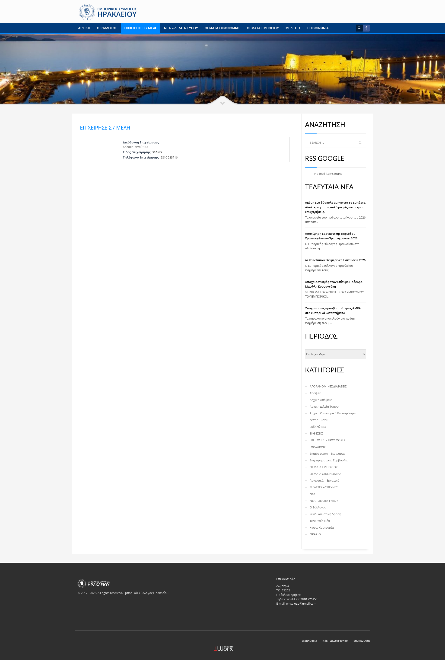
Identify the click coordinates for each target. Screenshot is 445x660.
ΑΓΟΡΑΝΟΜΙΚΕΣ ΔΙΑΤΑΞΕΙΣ (328, 386)
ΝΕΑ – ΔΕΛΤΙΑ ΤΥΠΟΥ (181, 28)
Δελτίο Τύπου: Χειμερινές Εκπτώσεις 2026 (335, 260)
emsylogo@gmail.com (301, 603)
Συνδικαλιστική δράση (325, 514)
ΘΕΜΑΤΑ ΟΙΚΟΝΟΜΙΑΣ (222, 28)
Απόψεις (315, 393)
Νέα (312, 494)
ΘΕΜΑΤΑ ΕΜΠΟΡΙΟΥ (263, 28)
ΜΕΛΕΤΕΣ (293, 28)
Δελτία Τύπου (319, 420)
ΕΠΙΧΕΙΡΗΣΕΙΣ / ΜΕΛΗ (140, 28)
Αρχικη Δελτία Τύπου (324, 406)
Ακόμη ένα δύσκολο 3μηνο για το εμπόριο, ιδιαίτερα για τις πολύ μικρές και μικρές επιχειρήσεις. (335, 207)
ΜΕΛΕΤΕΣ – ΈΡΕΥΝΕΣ (324, 487)
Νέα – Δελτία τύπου (335, 640)
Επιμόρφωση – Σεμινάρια (327, 453)
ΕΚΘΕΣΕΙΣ (316, 433)
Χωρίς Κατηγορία (322, 527)
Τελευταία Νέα (320, 521)
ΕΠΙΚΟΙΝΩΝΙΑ (318, 28)
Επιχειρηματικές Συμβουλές (329, 460)
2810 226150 (308, 599)
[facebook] (366, 28)
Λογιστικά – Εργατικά (324, 480)
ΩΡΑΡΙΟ (315, 534)
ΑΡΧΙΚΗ (84, 28)
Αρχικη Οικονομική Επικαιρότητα (333, 413)
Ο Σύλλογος (318, 507)
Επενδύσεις (317, 447)
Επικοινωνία (361, 640)
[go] (360, 143)
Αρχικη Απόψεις (321, 400)
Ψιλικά (157, 152)
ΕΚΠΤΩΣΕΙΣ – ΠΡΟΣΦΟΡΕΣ (328, 440)
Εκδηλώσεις (318, 427)
